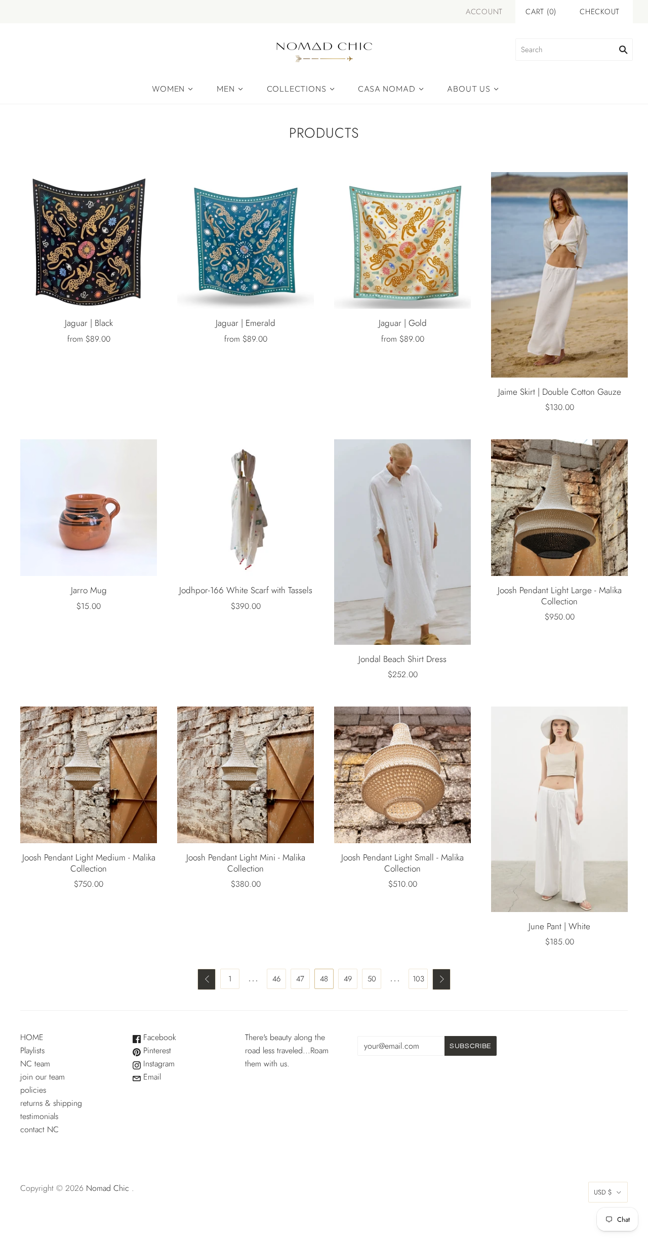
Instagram (158, 1063)
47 (300, 978)
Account (484, 11)
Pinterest (156, 1050)
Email (151, 1077)
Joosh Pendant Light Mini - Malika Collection (245, 862)
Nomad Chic (107, 1188)
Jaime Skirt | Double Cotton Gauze (559, 392)
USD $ (603, 1192)
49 (348, 978)
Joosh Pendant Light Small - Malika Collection (402, 862)
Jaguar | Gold (403, 323)
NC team (35, 1063)
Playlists (32, 1050)
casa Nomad (386, 89)
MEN (225, 89)
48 (324, 978)
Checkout (600, 11)
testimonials (39, 1116)
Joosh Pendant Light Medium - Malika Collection (88, 862)
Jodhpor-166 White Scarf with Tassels (245, 590)
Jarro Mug (89, 590)
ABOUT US (468, 89)
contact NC (39, 1129)
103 (418, 978)
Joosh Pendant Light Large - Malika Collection (560, 595)
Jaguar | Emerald (245, 323)
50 (372, 978)
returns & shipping (51, 1103)
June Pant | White (559, 926)
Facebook (158, 1037)
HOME (32, 1037)
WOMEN (168, 89)
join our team (42, 1077)
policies (33, 1090)
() (540, 11)
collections (297, 89)
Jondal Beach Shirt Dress (402, 659)
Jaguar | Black (89, 323)
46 (276, 978)
